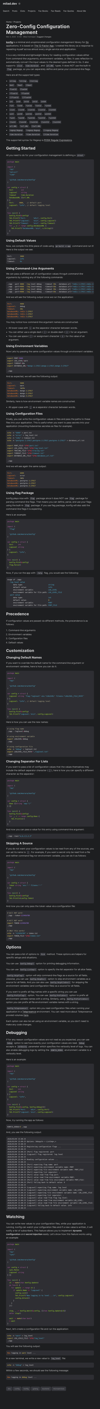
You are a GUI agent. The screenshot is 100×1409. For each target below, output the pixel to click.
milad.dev (10, 3)
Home (9, 22)
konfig (26, 1389)
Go (87, 42)
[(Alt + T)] (19, 3)
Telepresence (29, 1011)
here (26, 1015)
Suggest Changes (44, 37)
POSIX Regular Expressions (58, 140)
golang (35, 1389)
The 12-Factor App (44, 45)
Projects (17, 22)
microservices (58, 1389)
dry (9, 1389)
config (17, 1389)
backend (45, 1389)
